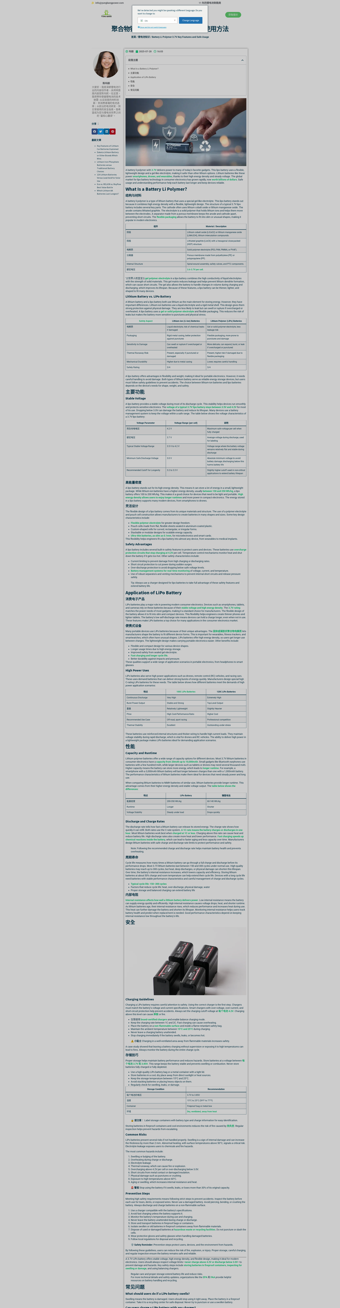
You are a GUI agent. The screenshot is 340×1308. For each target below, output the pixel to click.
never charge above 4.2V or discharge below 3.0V (211, 1262)
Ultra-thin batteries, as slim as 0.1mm (151, 535)
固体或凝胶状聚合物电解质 (227, 631)
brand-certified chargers (154, 1019)
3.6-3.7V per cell (195, 269)
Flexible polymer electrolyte (146, 522)
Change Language (190, 20)
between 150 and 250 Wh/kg (218, 491)
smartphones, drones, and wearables (152, 176)
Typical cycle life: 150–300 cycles (149, 883)
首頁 (133, 37)
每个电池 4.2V (225, 1011)
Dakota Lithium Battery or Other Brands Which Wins (108, 155)
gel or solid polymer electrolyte (177, 311)
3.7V (154, 170)
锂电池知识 (144, 37)
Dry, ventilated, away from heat (202, 1111)
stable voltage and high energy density (202, 607)
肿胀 (156, 1014)
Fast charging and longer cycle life (149, 655)
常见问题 (134, 90)
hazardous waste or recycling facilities (194, 1229)
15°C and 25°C (185, 1029)
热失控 (230, 1126)
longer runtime (211, 768)
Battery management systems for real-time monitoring (160, 570)
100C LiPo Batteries (186, 691)
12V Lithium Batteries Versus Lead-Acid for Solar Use (108, 177)
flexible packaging (166, 217)
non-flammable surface (167, 1025)
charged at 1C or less (184, 833)
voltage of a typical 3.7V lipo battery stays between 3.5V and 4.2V (201, 407)
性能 (132, 81)
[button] (95, 132)
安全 (132, 85)
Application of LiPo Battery (143, 77)
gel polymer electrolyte (157, 278)
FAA (213, 1277)
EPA (205, 1277)
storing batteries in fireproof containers (205, 1265)
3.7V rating (234, 607)
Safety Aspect (145, 321)
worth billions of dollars (224, 179)
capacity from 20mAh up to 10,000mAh (177, 761)
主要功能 (134, 73)
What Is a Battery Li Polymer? (144, 68)
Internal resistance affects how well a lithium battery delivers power (162, 900)
